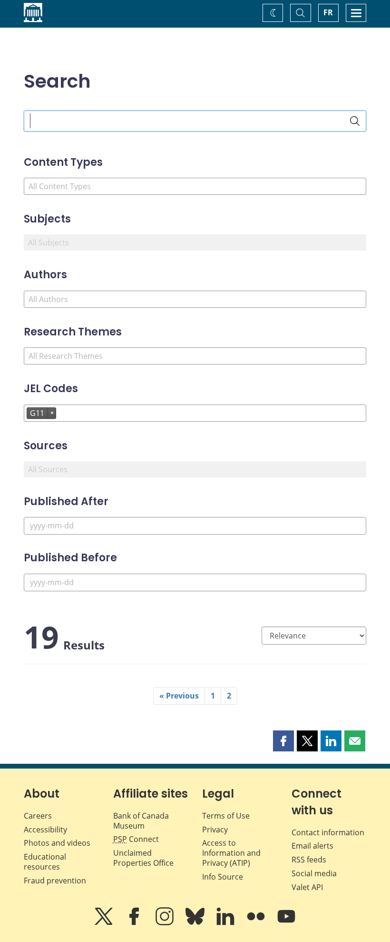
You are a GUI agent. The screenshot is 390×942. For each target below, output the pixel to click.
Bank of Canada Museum (141, 820)
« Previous (179, 695)
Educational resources (45, 861)
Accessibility (45, 829)
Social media (314, 873)
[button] (283, 740)
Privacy (215, 829)
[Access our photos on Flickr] (257, 923)
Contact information (328, 832)
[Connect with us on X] (104, 923)
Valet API (307, 887)
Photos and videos (57, 843)
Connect (136, 839)
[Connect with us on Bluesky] (196, 923)
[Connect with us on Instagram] (165, 923)
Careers (38, 815)
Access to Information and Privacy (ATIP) (231, 853)
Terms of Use (226, 815)
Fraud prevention (55, 880)
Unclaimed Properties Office (143, 858)
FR (328, 12)
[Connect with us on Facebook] (135, 923)
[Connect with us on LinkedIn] (226, 923)
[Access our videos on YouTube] (286, 923)
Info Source (222, 876)
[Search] (354, 121)
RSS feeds (309, 859)
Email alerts (312, 846)
